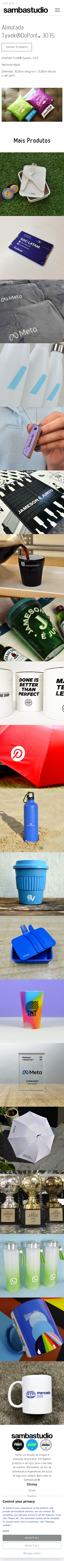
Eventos (32, 1496)
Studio (32, 1490)
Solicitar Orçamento (17, 47)
